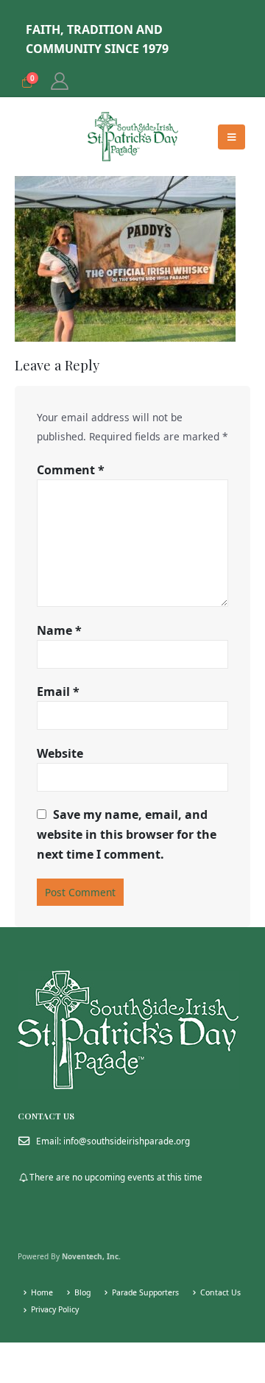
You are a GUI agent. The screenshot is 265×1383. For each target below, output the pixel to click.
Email (58, 691)
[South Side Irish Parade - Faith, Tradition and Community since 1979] (133, 136)
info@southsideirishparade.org (126, 1141)
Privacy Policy (55, 1309)
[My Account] (59, 81)
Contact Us (220, 1292)
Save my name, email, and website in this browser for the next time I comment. (126, 834)
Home (42, 1292)
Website (60, 753)
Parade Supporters (145, 1292)
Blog (82, 1292)
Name (59, 630)
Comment (71, 470)
